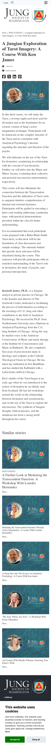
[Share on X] (9, 77)
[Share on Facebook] (4, 77)
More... (5, 491)
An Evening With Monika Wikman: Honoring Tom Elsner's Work (25, 661)
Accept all (15, 739)
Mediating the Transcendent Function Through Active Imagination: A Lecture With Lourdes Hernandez (23, 530)
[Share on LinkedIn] (14, 77)
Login (5, 2)
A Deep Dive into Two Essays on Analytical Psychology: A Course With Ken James (22, 574)
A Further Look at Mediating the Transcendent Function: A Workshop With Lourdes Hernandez (24, 481)
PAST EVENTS (15, 32)
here (7, 731)
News (4, 32)
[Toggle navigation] (46, 2)
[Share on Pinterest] (20, 77)
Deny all (36, 739)
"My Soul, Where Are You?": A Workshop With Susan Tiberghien (24, 618)
